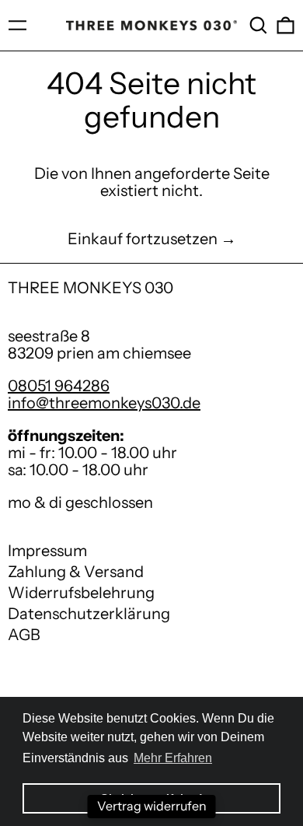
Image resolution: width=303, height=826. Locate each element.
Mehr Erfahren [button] (173, 758)
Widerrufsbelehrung (81, 592)
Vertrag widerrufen (152, 806)
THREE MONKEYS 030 (90, 287)
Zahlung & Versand (76, 571)
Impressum (47, 550)
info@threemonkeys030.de (104, 403)
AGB (24, 634)
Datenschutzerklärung (89, 613)
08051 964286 (59, 385)
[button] (258, 25)
